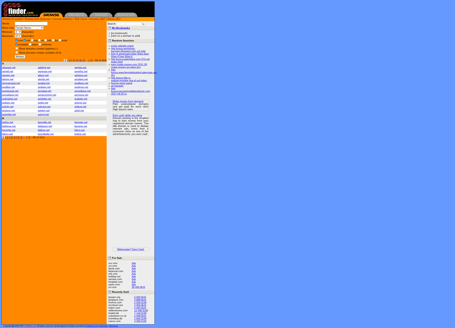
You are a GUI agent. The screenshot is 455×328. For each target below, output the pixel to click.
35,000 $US (138, 287)
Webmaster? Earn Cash (130, 249)
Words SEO (114, 18)
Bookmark (103, 326)
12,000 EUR (141, 310)
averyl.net (43, 114)
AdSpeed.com (92, 326)
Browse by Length (12, 18)
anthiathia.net (9, 98)
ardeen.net (8, 102)
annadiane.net (10, 95)
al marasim (117, 85)
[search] (143, 24)
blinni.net (79, 130)
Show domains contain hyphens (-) (38, 48)
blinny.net (7, 134)
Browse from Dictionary (38, 18)
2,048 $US (140, 315)
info (49, 40)
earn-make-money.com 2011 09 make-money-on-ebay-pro (129, 65)
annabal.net (44, 91)
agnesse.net (45, 71)
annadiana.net (82, 91)
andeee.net (44, 87)
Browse (20, 56)
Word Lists (8, 28)
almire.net (7, 79)
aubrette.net (9, 114)
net (28, 40)
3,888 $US (140, 299)
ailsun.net (43, 75)
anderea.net (81, 87)
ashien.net (44, 110)
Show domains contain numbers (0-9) (40, 52)
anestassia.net (10, 91)
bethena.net (9, 126)
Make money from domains (128, 101)
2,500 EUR (140, 302)
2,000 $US (140, 307)
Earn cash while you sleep (127, 115)
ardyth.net (8, 106)
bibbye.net (44, 130)
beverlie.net (8, 130)
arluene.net (8, 110)
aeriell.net (7, 71)
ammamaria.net (11, 83)
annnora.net (81, 95)
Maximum (7, 36)
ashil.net (79, 110)
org (36, 40)
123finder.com (30, 326)
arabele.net (80, 98)
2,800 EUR (140, 318)
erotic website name (122, 45)
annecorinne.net (47, 95)
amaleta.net (81, 79)
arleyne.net (44, 106)
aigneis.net (8, 75)
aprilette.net (44, 98)
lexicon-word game (121, 83)
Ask (134, 263)
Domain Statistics (63, 18)
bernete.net (80, 122)
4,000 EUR (140, 321)
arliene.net (80, 106)
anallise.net (8, 87)
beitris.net (7, 122)
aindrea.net (80, 75)
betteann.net (45, 126)
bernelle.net (44, 122)
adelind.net (44, 67)
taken (35, 44)
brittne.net (80, 134)
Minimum (7, 32)
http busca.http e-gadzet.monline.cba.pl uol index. (129, 79)
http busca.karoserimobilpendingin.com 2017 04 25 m (130, 91)
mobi (64, 40)
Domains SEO (97, 18)
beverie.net (80, 126)
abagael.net (8, 67)
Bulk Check (81, 18)
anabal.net (44, 83)
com (20, 40)
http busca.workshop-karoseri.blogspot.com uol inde (128, 49)
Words (5, 23)
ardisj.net (43, 102)
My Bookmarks (121, 28)
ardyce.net (80, 102)
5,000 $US (140, 297)
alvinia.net (43, 79)
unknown (47, 44)
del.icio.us (113, 326)
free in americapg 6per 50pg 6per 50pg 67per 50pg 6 (130, 55)
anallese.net (81, 83)
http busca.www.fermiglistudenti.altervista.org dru (134, 72)
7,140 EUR (140, 313)
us (42, 40)
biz (56, 40)
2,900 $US (140, 305)
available (23, 44)
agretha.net (80, 71)
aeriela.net (80, 67)
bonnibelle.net (46, 134)
